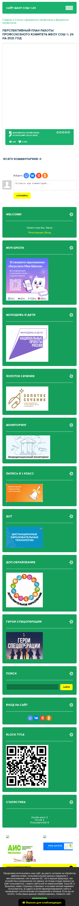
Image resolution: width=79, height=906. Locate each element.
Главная (7, 19)
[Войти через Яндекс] (39, 175)
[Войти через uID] (26, 175)
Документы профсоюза (39, 19)
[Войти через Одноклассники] (45, 175)
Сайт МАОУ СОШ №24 (21, 8)
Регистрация (35, 232)
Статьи (19, 19)
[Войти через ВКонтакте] (32, 175)
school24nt (19, 135)
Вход (48, 232)
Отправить (22, 195)
